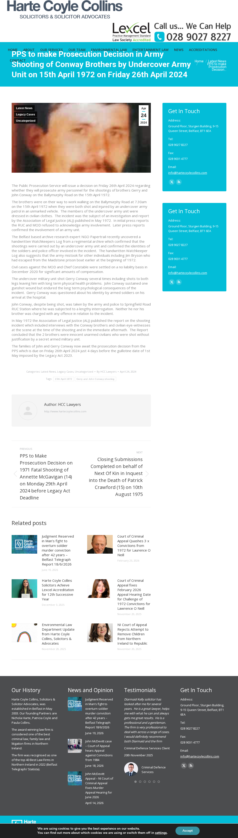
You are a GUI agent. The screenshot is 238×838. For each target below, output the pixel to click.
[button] (135, 782)
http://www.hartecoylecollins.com (65, 411)
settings (161, 833)
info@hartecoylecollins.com (187, 173)
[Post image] (24, 544)
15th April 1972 (63, 379)
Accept (187, 830)
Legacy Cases (25, 114)
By (106, 371)
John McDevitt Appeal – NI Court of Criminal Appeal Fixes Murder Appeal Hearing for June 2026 (99, 785)
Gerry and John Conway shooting (95, 379)
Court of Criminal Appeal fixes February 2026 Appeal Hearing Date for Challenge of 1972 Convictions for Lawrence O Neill (134, 594)
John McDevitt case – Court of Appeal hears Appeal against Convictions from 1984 (99, 750)
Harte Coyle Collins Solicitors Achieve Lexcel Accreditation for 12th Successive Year (58, 589)
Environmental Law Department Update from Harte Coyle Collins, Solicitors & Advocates (58, 634)
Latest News (24, 108)
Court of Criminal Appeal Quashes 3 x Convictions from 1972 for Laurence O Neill (134, 545)
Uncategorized (25, 120)
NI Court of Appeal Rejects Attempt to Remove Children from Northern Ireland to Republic (133, 634)
